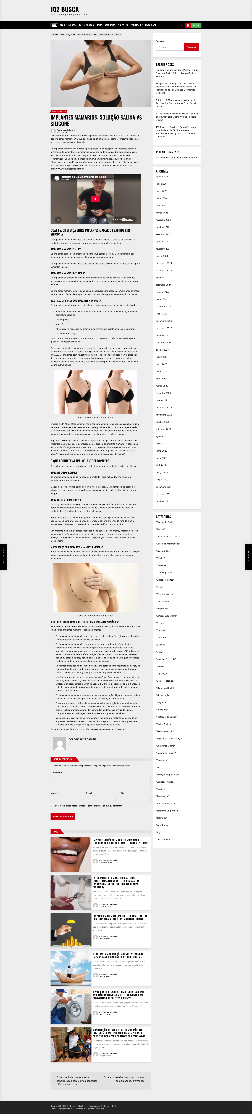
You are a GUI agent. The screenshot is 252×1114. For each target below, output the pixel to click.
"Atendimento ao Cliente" (168, 536)
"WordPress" (162, 825)
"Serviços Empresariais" (168, 774)
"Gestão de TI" (163, 637)
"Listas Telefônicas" (165, 680)
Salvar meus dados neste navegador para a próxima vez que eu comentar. (88, 806)
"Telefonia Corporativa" (167, 810)
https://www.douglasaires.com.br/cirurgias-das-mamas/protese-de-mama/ (88, 454)
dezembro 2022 (164, 407)
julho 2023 (161, 357)
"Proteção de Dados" (166, 717)
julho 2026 (161, 183)
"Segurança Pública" (166, 753)
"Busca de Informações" (168, 543)
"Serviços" (161, 789)
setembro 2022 (163, 429)
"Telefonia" (161, 818)
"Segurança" (162, 760)
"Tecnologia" (162, 796)
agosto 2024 (162, 292)
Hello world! (191, 157)
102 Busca (65, 9)
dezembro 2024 (164, 263)
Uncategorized (163, 839)
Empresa (72, 25)
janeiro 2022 (162, 479)
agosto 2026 (162, 176)
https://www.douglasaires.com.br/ (67, 168)
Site (123, 793)
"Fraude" (160, 623)
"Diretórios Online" (165, 594)
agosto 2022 (162, 436)
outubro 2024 (163, 277)
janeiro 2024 (162, 313)
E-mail (89, 793)
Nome (54, 793)
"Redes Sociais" (164, 724)
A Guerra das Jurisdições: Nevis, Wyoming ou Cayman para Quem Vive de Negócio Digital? (118, 955)
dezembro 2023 (164, 321)
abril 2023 (161, 378)
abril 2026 (161, 205)
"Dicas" (159, 587)
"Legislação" (162, 673)
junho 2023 (161, 364)
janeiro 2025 (162, 256)
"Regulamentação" (165, 731)
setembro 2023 (163, 342)
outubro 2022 (163, 422)
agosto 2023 (162, 349)
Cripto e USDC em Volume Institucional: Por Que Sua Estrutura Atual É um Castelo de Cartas (120, 917)
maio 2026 (161, 198)
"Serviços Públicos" (165, 781)
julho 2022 (161, 443)
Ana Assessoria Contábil (66, 130)
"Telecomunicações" (166, 803)
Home (99, 25)
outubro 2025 (163, 227)
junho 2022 (161, 450)
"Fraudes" (161, 630)
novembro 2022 (164, 414)
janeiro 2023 (162, 400)
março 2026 (162, 212)
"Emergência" (162, 608)
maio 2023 (161, 371)
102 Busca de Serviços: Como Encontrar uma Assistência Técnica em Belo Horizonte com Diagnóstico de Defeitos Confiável (118, 995)
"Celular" (160, 558)
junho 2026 (161, 191)
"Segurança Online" (165, 745)
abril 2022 (161, 465)
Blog (62, 25)
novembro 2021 (164, 494)
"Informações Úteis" (166, 659)
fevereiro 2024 (163, 306)
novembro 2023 (164, 328)
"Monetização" (163, 695)
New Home (110, 25)
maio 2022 (161, 458)
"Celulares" (161, 565)
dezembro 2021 (164, 487)
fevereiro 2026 (163, 220)
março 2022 (162, 472)
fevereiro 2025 (163, 248)
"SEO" (159, 767)
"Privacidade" (162, 709)
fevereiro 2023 (163, 393)
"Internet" (160, 666)
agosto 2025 (162, 241)
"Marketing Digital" (165, 688)
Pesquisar (160, 41)
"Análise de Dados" (165, 522)
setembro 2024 (163, 285)
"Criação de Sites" (165, 579)
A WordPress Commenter (168, 157)
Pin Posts (123, 25)
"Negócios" (161, 702)
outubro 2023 (163, 335)
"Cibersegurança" (164, 572)
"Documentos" (163, 601)
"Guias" (159, 652)
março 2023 (162, 386)
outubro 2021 (162, 501)
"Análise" (160, 529)
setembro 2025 (163, 234)
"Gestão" (160, 644)
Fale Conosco (86, 25)
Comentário (57, 772)
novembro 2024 (164, 270)
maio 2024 (161, 299)
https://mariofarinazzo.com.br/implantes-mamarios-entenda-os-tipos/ (91, 729)
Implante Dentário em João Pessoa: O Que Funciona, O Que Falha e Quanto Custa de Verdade (121, 841)
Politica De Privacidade (143, 25)
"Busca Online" (163, 551)
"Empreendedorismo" (166, 616)
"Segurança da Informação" (169, 738)
